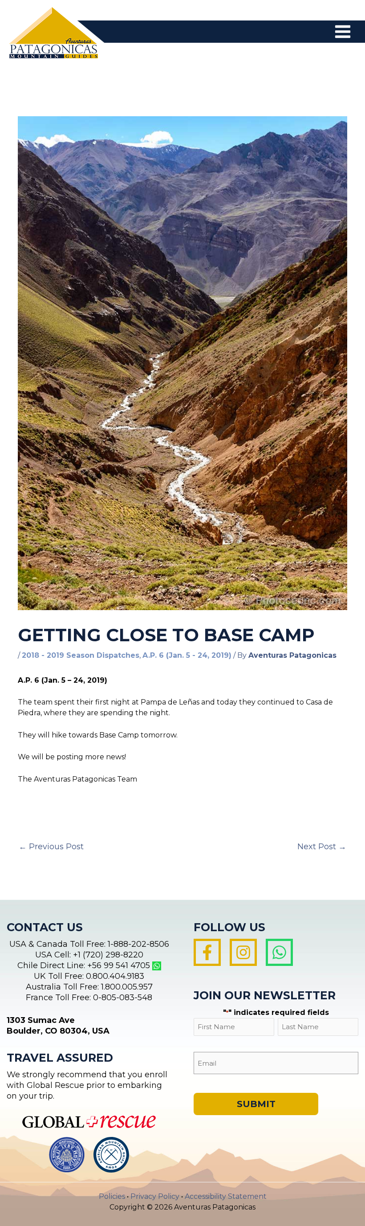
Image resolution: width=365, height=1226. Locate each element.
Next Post (321, 846)
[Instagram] (243, 952)
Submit (256, 1104)
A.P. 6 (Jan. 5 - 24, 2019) (186, 655)
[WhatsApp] (279, 952)
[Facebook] (207, 952)
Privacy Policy (154, 1196)
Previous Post (51, 846)
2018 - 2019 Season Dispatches (80, 655)
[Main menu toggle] (343, 32)
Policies (112, 1196)
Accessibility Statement (226, 1196)
